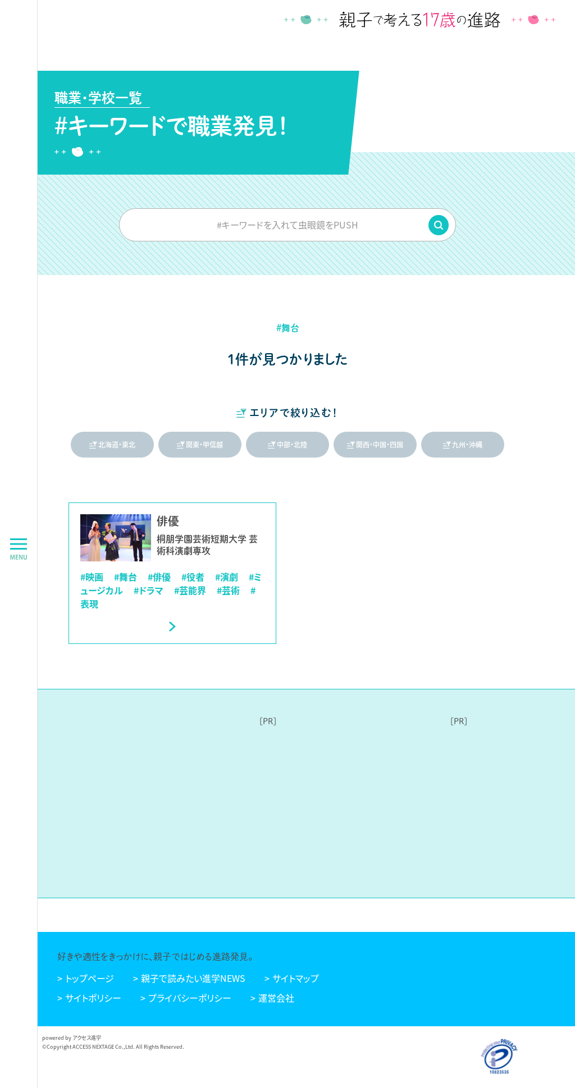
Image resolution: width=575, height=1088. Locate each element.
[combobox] (287, 224)
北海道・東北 (116, 444)
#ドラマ (148, 590)
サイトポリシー (93, 997)
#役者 (192, 576)
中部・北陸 (292, 444)
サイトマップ (295, 978)
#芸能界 (190, 590)
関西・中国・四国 (379, 444)
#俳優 (159, 576)
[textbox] (287, 224)
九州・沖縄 (467, 444)
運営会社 (276, 997)
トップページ (89, 978)
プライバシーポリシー (189, 997)
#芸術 (228, 590)
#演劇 (226, 576)
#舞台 (125, 576)
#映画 (91, 576)
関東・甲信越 (204, 444)
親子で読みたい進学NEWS (193, 978)
